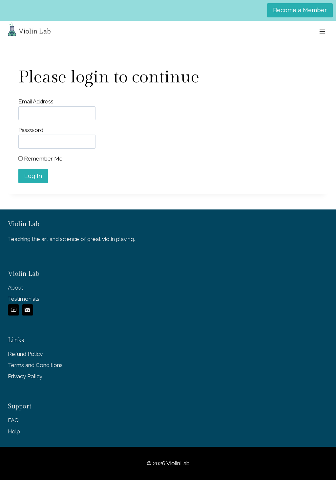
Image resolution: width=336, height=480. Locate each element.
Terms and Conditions (35, 365)
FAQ (13, 420)
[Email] (27, 310)
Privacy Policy (25, 376)
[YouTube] (13, 310)
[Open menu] (322, 31)
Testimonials (23, 298)
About (15, 287)
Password (30, 130)
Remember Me (43, 158)
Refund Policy (25, 354)
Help (14, 431)
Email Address (35, 101)
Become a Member (300, 10)
